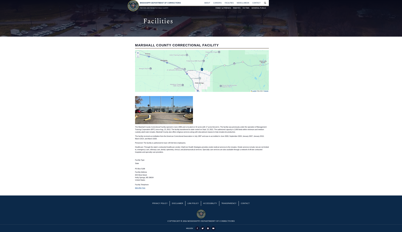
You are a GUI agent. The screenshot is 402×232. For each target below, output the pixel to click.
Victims (246, 8)
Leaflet (254, 91)
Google (266, 91)
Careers (217, 3)
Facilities (229, 3)
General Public (258, 8)
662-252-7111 (140, 188)
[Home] (133, 6)
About (207, 3)
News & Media (243, 3)
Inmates (236, 8)
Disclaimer (177, 203)
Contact (256, 3)
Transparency (229, 203)
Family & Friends (223, 8)
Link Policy (193, 203)
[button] (137, 52)
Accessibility (210, 203)
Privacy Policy (160, 203)
